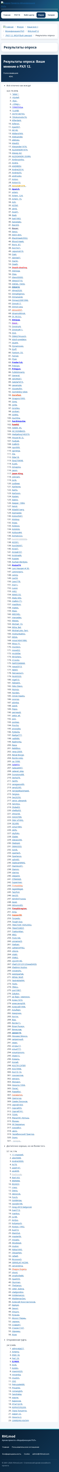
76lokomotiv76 (19, 117)
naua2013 (17, 666)
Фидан (15, 1121)
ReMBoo (16, 748)
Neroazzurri (17, 673)
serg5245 (16, 787)
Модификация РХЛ (14, 31)
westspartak (17, 973)
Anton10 (16, 182)
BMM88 (16, 1180)
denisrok (16, 1193)
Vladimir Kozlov (19, 967)
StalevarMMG (18, 862)
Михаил (16, 1081)
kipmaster (16, 512)
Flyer (14, 359)
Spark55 (16, 1278)
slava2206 (17, 839)
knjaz (14, 522)
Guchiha (16, 418)
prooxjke (16, 728)
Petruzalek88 (18, 1384)
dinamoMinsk (18, 313)
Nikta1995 (17, 1249)
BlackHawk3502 (19, 238)
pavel (14, 705)
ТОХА (14, 1114)
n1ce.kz (15, 660)
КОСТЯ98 (16, 1068)
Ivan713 (16, 1210)
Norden (15, 692)
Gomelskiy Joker (19, 391)
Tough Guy (17, 921)
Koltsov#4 (17, 532)
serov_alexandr (19, 800)
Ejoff (14, 349)
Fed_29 (15, 1358)
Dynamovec (17, 346)
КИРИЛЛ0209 (19, 1407)
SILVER (15, 823)
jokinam (16, 476)
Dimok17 (16, 303)
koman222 (17, 535)
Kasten (15, 496)
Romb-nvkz (17, 758)
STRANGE (16, 879)
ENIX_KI (15, 1355)
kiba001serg (18, 509)
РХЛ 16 (17, 15)
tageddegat (17, 888)
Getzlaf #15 (17, 381)
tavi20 (15, 895)
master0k (16, 1236)
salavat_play (17, 771)
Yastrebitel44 (18, 980)
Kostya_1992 (18, 1226)
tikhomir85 (17, 905)
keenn (15, 499)
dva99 (15, 342)
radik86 (15, 738)
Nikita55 (16, 682)
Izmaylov (16, 467)
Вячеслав (16, 1029)
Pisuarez (16, 1387)
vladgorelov (17, 1292)
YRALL (15, 986)
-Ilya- (14, 100)
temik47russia (19, 898)
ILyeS (14, 463)
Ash (14, 202)
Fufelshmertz (18, 372)
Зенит (15, 1308)
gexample (16, 385)
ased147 (16, 1167)
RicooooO (16, 1259)
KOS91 (15, 542)
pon (14, 718)
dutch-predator (19, 339)
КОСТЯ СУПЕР (18, 1065)
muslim (15, 1377)
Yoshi (14, 983)
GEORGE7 (16, 378)
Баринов (16, 1400)
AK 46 (15, 130)
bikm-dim (16, 234)
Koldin (15, 1368)
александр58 (18, 1003)
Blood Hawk (18, 241)
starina (15, 872)
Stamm (15, 869)
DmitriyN (16, 326)
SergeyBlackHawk (20, 790)
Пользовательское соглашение (25, 1447)
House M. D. (18, 437)
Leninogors (17, 571)
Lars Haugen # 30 (20, 568)
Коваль (15, 1059)
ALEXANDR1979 (19, 149)
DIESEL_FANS (18, 283)
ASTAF (15, 205)
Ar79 (14, 1164)
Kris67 (15, 548)
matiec (15, 607)
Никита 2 (16, 1417)
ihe (13, 453)
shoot (14, 1272)
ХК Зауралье (18, 1124)
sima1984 (17, 826)
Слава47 (16, 1324)
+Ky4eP (15, 97)
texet (14, 902)
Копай (15, 1062)
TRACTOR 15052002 (21, 924)
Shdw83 (16, 807)
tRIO (14, 934)
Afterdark (16, 120)
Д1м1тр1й (17, 1404)
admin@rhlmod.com (40, 1454)
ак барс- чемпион (21, 996)
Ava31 (15, 211)
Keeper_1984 (18, 503)
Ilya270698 (17, 460)
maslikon (16, 604)
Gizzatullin (17, 388)
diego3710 (17, 280)
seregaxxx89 (18, 784)
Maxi (14, 610)
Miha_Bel (16, 627)
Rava (14, 745)
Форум (41, 15)
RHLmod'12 (33, 31)
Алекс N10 (17, 1000)
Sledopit (16, 843)
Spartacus (16, 856)
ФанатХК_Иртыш (20, 1117)
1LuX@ (15, 110)
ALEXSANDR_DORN (21, 156)
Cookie (27, 1454)
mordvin (16, 646)
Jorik (14, 480)
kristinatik (16, 555)
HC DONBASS (18, 431)
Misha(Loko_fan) (20, 630)
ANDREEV (16, 166)
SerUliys (16, 803)
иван (14, 1042)
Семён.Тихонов (19, 1101)
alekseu (15, 139)
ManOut (16, 1233)
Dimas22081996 (20, 300)
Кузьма (15, 1314)
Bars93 (15, 225)
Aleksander (17, 136)
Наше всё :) (32, 26)
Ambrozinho (18, 159)
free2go (15, 365)
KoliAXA (16, 529)
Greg (14, 401)
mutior (15, 1246)
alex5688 (16, 1157)
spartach (16, 852)
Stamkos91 (17, 866)
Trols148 (16, 937)
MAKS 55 (16, 594)
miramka (16, 1374)
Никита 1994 (18, 1085)
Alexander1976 (19, 146)
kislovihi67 (17, 516)
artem (15, 192)
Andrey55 (16, 172)
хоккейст (16, 1127)
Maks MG (16, 597)
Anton (15, 179)
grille (14, 404)
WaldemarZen (18, 1298)
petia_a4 (16, 715)
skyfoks (15, 833)
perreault (16, 712)
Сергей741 (17, 1111)
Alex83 (15, 143)
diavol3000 (17, 277)
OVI (14, 1381)
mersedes (16, 617)
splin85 (15, 859)
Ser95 (15, 780)
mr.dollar (16, 653)
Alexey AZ (17, 153)
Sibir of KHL (17, 820)
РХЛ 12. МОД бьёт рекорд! (18, 35)
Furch (14, 1197)
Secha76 (16, 777)
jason (14, 470)
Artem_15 (16, 198)
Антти (15, 1016)
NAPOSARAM (18, 663)
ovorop (15, 699)
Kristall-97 (17, 552)
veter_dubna (18, 1288)
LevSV (15, 578)
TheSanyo (16, 1285)
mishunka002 (18, 633)
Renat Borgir (18, 754)
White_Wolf (17, 977)
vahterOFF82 (18, 947)
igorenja (16, 450)
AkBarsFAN (17, 133)
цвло (14, 1130)
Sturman (16, 1282)
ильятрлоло (18, 1052)
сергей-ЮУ (17, 1104)
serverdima (17, 1265)
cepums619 (17, 251)
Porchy (15, 725)
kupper (15, 558)
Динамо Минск (19, 1036)
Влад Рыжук (18, 1026)
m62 (14, 591)
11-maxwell (17, 1154)
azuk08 (15, 1171)
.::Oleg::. (16, 104)
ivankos (15, 1213)
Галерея (51, 15)
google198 (17, 1203)
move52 (16, 650)
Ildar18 (15, 457)
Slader (15, 836)
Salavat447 (17, 767)
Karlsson (16, 493)
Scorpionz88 (18, 774)
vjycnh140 (17, 960)
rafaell (15, 1256)
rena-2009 (17, 751)
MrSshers (16, 656)
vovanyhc (16, 970)
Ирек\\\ (16, 1055)
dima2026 (17, 290)
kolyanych (17, 1223)
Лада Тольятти (19, 1410)
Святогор (16, 1098)
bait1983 (16, 218)
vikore (15, 951)
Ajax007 (16, 126)
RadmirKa (16, 741)
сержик (15, 1321)
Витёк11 (16, 1023)
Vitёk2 (15, 957)
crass (14, 1187)
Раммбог (16, 1091)
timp (14, 911)
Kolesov (15, 525)
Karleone (16, 486)
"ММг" (15, 94)
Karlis (14, 489)
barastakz (16, 221)
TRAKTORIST (18, 928)
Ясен (14, 1334)
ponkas (15, 722)
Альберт (16, 1009)
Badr (14, 215)
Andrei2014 (17, 169)
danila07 (16, 257)
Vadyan (15, 944)
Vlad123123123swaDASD (24, 964)
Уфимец (16, 1331)
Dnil (14, 332)
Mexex (15, 620)
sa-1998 (16, 761)
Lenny (15, 575)
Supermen (17, 882)
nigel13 (15, 679)
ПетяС (15, 1088)
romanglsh (17, 1391)
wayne (15, 1397)
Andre (15, 162)
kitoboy (15, 519)
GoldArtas (17, 1200)
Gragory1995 (18, 398)
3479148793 (18, 113)
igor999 (16, 447)
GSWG (15, 414)
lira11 (15, 584)
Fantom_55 (17, 352)
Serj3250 (16, 797)
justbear (15, 483)
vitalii (14, 954)
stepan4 (16, 875)
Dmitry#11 (17, 329)
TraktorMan (17, 931)
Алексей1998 (18, 1006)
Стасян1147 (18, 1327)
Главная (6, 15)
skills (14, 830)
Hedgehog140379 (20, 434)
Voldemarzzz (18, 1295)
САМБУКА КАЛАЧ (20, 1420)
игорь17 (16, 1045)
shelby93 (16, 810)
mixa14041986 (19, 640)
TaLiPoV (15, 892)
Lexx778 (16, 581)
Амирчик (16, 1013)
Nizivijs (15, 689)
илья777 (16, 1049)
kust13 (15, 1229)
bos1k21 (16, 247)
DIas (14, 274)
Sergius (15, 794)
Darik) (15, 261)
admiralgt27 (18, 1348)
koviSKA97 (17, 545)
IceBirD (15, 444)
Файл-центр (29, 15)
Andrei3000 (17, 1161)
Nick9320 (16, 676)
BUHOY (15, 1184)
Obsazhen (17, 1252)
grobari (15, 411)
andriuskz (16, 176)
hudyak (15, 440)
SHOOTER (16, 817)
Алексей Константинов (23, 1301)
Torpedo (16, 918)
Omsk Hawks (18, 695)
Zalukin (15, 993)
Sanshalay (16, 1394)
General (15, 375)
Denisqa (16, 270)
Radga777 (17, 735)
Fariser (15, 355)
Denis (14, 1190)
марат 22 (16, 1413)
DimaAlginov (18, 293)
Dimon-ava (17, 306)
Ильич (15, 1311)
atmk (14, 208)
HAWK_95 (16, 427)
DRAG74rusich (19, 336)
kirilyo (15, 1220)
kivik (14, 1364)
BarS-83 (16, 1177)
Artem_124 (17, 195)
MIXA (14, 637)
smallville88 (17, 1275)
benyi (14, 231)
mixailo (15, 1239)
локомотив (17, 1075)
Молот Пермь (19, 1318)
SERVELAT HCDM (20, 1262)
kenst (14, 506)
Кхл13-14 (16, 1072)
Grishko (15, 408)
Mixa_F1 (16, 643)
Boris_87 (16, 244)
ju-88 (14, 1216)
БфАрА (15, 1305)
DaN (14, 254)
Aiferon (15, 123)
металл (15, 1078)
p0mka (15, 702)
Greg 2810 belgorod (21, 1207)
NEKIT (15, 669)
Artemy (15, 1351)
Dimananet (17, 296)
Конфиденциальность (11, 1454)
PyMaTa (15, 731)
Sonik (14, 849)
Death (15, 264)
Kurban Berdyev (19, 561)
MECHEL (16, 614)
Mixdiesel (16, 1242)
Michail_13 (17, 624)
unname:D (17, 941)
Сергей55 (17, 1108)
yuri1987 (16, 990)
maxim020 (17, 1371)
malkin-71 (17, 601)
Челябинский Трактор (23, 1134)
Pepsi (14, 709)
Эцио (14, 1137)
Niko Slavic (17, 686)
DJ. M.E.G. (16, 316)
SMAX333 (16, 846)
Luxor (14, 588)
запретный (17, 1039)
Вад (14, 1019)
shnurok (16, 813)
